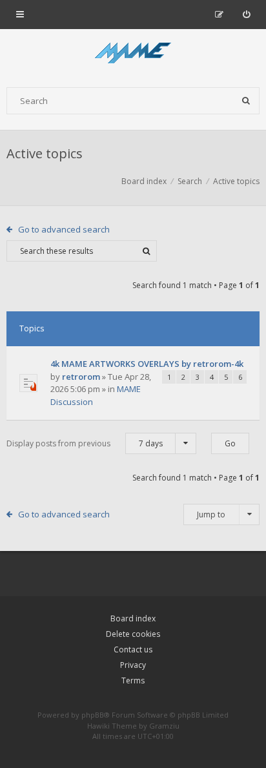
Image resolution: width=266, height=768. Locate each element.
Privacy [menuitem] (133, 664)
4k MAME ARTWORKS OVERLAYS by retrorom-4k (146, 363)
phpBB (92, 715)
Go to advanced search (64, 229)
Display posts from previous (84, 443)
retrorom (81, 376)
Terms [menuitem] (133, 680)
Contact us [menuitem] (133, 649)
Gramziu (164, 726)
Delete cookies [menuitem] (133, 633)
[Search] (246, 101)
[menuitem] (246, 14)
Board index (133, 618)
